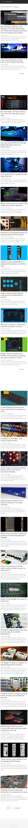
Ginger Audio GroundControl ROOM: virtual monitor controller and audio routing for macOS (13, 356)
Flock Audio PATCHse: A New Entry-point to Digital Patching (12, 61)
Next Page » (17, 808)
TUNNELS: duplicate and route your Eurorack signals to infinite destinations (14, 632)
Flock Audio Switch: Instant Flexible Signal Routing (14, 175)
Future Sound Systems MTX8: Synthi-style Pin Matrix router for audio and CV (13, 568)
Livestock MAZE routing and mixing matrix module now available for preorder (14, 695)
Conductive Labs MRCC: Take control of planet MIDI (11, 439)
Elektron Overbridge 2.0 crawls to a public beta (14, 600)
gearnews (8, 2)
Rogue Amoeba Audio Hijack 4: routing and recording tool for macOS (12, 295)
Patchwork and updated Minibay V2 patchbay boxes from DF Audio (14, 234)
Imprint (18, 825)
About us (6, 825)
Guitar (12, 237)
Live (8, 149)
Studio (6, 64)
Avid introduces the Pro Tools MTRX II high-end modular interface (14, 204)
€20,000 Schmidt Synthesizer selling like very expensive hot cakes (14, 791)
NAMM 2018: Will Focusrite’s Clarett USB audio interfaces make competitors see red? (13, 728)
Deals (12, 360)
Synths (9, 237)
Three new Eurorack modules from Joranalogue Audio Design (14, 760)
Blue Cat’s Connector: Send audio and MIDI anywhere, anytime (13, 325)
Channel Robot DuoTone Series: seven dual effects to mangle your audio (13, 409)
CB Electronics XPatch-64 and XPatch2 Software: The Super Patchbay (12, 502)
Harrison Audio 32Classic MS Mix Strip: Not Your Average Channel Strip (13, 113)
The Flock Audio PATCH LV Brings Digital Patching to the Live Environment (13, 145)
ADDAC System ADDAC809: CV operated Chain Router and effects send (13, 264)
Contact (23, 825)
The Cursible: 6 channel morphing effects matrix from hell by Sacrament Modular (13, 470)
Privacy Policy (12, 825)
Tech (6, 35)
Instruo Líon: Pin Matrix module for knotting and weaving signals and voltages (14, 535)
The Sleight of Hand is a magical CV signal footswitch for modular (14, 664)
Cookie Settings (14, 826)
